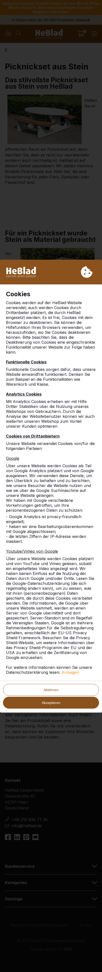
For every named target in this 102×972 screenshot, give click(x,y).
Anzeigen (70, 672)
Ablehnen (51, 690)
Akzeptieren (51, 703)
